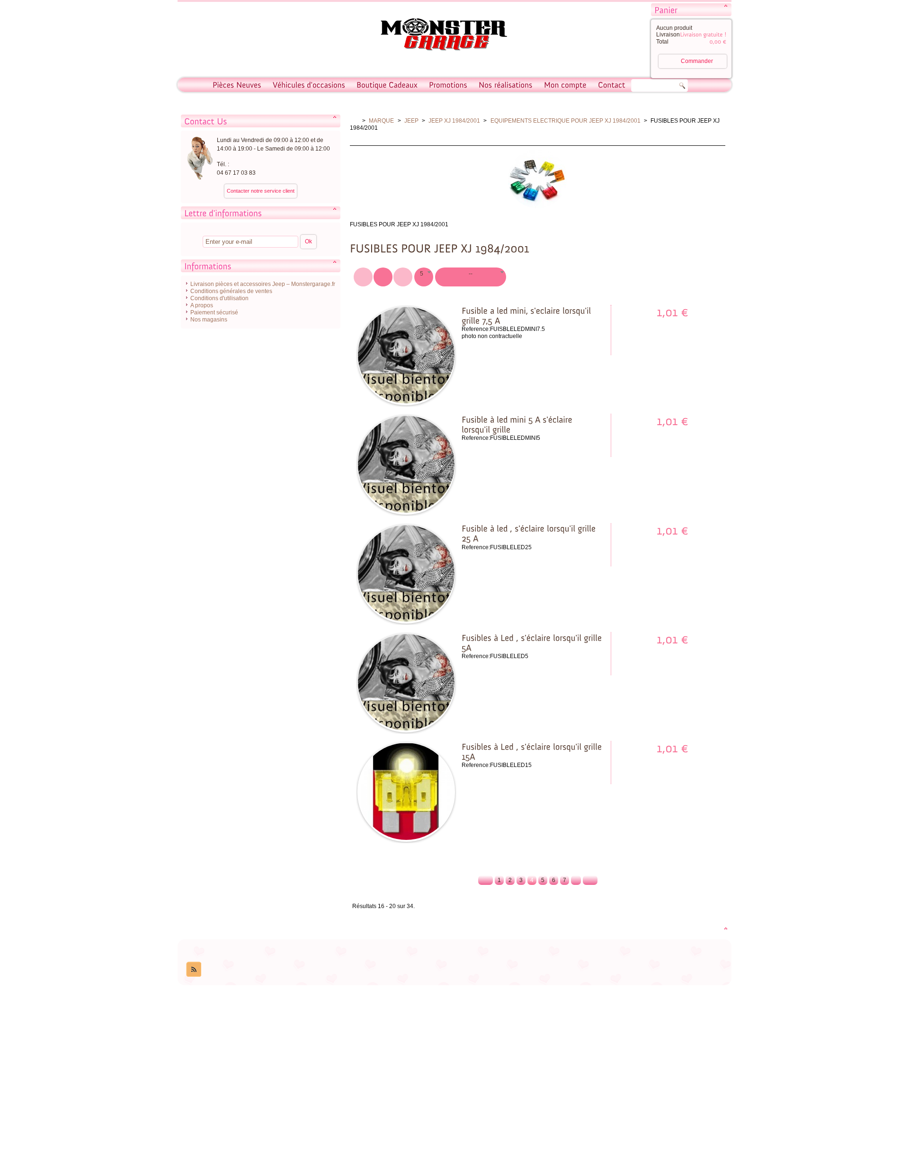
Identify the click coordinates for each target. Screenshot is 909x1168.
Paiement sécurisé (214, 312)
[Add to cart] (386, 393)
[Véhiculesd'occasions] (309, 85)
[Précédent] (485, 880)
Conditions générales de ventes (231, 291)
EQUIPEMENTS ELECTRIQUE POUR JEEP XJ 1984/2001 (565, 120)
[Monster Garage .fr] (438, 35)
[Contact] (611, 85)
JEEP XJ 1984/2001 (454, 120)
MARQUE (381, 120)
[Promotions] (448, 85)
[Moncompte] (565, 85)
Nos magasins (208, 319)
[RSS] (193, 969)
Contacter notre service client (260, 191)
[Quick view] (426, 393)
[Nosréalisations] (505, 85)
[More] (406, 393)
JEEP (411, 120)
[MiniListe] (363, 276)
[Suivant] (590, 880)
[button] (423, 276)
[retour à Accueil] (354, 120)
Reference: (476, 329)
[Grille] (402, 276)
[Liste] (383, 276)
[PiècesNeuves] (237, 85)
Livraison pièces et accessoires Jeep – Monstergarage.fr (262, 284)
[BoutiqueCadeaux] (387, 85)
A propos (201, 305)
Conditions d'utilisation (219, 298)
